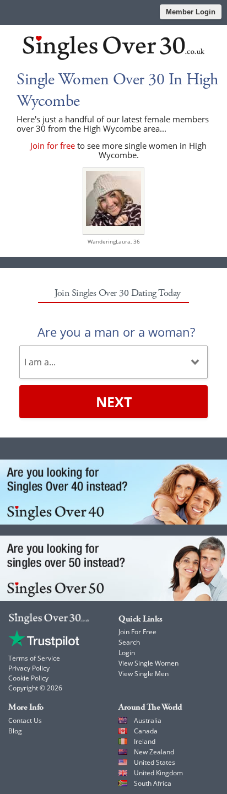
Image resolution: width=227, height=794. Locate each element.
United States (154, 762)
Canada (146, 731)
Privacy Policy (29, 668)
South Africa (152, 783)
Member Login (190, 12)
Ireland (144, 741)
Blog (15, 731)
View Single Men (143, 673)
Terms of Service (34, 658)
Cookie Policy (28, 678)
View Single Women (148, 663)
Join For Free (137, 631)
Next (114, 401)
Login (126, 652)
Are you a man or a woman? (116, 331)
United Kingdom (158, 772)
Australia (147, 720)
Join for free (52, 145)
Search (129, 642)
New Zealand (154, 752)
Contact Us (25, 720)
